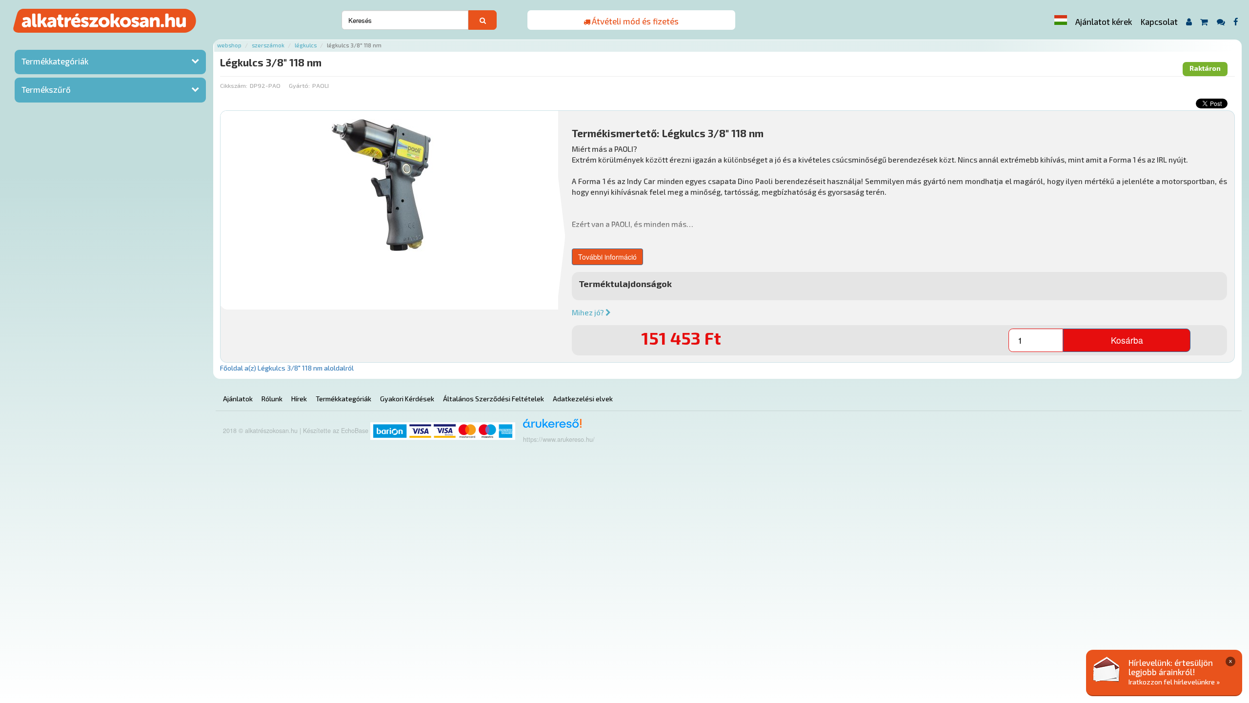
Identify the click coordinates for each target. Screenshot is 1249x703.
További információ (607, 257)
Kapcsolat (1159, 21)
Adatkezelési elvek (583, 398)
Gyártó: (299, 85)
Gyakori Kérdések (407, 398)
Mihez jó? (588, 312)
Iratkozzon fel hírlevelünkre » (1174, 682)
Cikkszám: (233, 85)
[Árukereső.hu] (549, 427)
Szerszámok (268, 45)
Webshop (229, 45)
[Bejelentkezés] (1189, 22)
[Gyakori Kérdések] (1220, 22)
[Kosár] (1204, 22)
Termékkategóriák (54, 61)
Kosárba (1127, 340)
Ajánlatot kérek (1103, 21)
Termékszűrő (46, 89)
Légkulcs (306, 45)
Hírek (299, 398)
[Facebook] (1236, 22)
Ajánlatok (238, 398)
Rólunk (272, 398)
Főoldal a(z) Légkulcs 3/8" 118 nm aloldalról (287, 368)
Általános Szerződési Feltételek (493, 398)
